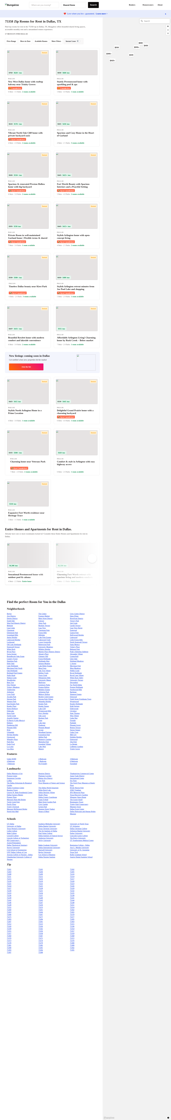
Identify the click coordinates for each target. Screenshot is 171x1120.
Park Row (10, 742)
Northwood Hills (76, 690)
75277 (40, 917)
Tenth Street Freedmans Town (80, 699)
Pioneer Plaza (12, 797)
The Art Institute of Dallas (47, 831)
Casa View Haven (76, 628)
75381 (9, 945)
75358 (40, 933)
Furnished (73, 764)
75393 (9, 950)
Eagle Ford (11, 744)
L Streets (73, 664)
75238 (72, 895)
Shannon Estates (75, 694)
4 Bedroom (11, 761)
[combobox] (44, 5)
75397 (9, 952)
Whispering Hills (44, 678)
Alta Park (73, 742)
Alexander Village (76, 654)
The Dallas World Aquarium (48, 788)
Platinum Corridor (44, 776)
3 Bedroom (74, 759)
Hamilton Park (12, 661)
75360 (9, 936)
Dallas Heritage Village (46, 792)
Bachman (73, 692)
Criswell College (13, 836)
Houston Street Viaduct (46, 809)
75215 (9, 879)
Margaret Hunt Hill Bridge (16, 800)
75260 (9, 910)
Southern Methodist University (49, 824)
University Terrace (76, 680)
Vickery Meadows (13, 687)
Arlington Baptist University (80, 831)
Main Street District (45, 618)
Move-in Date (25, 41)
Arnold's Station (12, 718)
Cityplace (73, 711)
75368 (72, 936)
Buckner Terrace (44, 626)
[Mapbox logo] (108, 1117)
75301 (40, 922)
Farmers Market (44, 616)
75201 (9, 869)
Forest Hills (42, 633)
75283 (9, 919)
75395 (72, 950)
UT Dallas (10, 824)
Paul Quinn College (45, 833)
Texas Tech (74, 852)
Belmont (10, 626)
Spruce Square (75, 730)
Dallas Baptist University (47, 826)
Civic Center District (77, 614)
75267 (40, 914)
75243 (40, 900)
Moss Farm (42, 668)
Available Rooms (41, 41)
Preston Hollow (43, 687)
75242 (9, 900)
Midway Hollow (44, 694)
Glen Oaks (73, 659)
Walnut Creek (12, 678)
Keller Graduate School (78, 855)
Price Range (11, 41)
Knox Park (11, 713)
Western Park (11, 701)
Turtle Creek (11, 716)
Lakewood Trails (44, 640)
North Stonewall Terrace (78, 642)
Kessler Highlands (76, 704)
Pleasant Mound (44, 728)
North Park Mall (13, 811)
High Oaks (10, 664)
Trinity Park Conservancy (79, 804)
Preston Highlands (76, 687)
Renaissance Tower (76, 802)
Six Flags (73, 781)
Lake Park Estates (44, 637)
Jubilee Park (42, 737)
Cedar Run (73, 718)
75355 (9, 931)
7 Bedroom (11, 764)
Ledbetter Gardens (76, 747)
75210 (72, 874)
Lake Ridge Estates (45, 666)
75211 (9, 877)
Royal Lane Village (77, 675)
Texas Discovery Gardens (79, 795)
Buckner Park (43, 718)
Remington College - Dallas (80, 845)
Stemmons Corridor (14, 778)
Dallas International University (49, 848)
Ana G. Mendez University (79, 848)
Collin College (12, 831)
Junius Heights (12, 637)
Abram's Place (43, 654)
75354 (72, 929)
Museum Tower (75, 807)
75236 (9, 895)
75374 (40, 941)
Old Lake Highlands (14, 645)
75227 (9, 888)
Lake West (42, 747)
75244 (72, 900)
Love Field (11, 694)
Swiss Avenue (12, 654)
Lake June (42, 723)
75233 (9, 893)
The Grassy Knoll (76, 800)
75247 (40, 903)
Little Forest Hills (76, 640)
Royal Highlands (76, 673)
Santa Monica (75, 645)
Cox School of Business (46, 855)
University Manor (44, 680)
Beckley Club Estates (45, 697)
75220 (72, 881)
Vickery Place (75, 647)
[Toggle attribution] (168, 1117)
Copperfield (74, 656)
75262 (72, 910)
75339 (9, 929)
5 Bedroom (42, 761)
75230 (9, 891)
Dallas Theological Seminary (17, 845)
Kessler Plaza (11, 706)
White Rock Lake (44, 790)
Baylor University (44, 852)
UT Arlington (75, 826)
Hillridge (41, 635)
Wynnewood (74, 701)
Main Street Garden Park (47, 802)
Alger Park (42, 623)
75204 (40, 872)
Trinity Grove (75, 749)
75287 (9, 922)
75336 (72, 926)
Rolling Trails (43, 673)
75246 (9, 903)
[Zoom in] (168, 26)
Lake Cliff (42, 709)
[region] (130, 57)
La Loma (10, 747)
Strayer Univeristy (13, 848)
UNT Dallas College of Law (17, 852)
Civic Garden (43, 804)
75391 (40, 948)
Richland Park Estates (14, 673)
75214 (72, 877)
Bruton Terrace (75, 728)
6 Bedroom (74, 761)
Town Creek (42, 675)
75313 (40, 924)
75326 (40, 926)
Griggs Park (42, 807)
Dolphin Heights (76, 737)
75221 (9, 884)
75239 (9, 898)
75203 (9, 872)
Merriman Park (75, 666)
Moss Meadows (75, 668)
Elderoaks (10, 711)
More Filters (56, 41)
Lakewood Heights (13, 640)
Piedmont (41, 725)
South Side (11, 621)
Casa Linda (11, 628)
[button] (166, 5)
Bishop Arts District (45, 778)
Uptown (41, 621)
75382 (40, 945)
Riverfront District (76, 618)
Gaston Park (74, 633)
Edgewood (73, 739)
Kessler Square (43, 706)
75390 (9, 948)
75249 (9, 905)
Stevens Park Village (45, 699)
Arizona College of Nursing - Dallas (20, 855)
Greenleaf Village (44, 744)
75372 (72, 938)
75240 (40, 898)
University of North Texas (79, 824)
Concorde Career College (79, 836)
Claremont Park (44, 630)
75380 (72, 943)
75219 (40, 881)
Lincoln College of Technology (18, 838)
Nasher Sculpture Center (15, 788)
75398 (40, 952)
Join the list (26, 367)
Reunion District (44, 774)
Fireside (73, 720)
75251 (72, 905)
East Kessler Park (13, 704)
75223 (72, 884)
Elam (40, 720)
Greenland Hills (12, 635)
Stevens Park (11, 699)
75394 (40, 950)
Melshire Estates (44, 690)
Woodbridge (11, 680)
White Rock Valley (76, 678)
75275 (9, 917)
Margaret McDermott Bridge (17, 809)
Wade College (12, 833)
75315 (72, 924)
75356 (40, 931)
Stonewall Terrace (13, 647)
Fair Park (41, 781)
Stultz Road (11, 675)
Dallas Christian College (78, 829)
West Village (74, 716)
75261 (40, 910)
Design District (12, 618)
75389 (72, 945)
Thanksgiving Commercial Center (82, 774)
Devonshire (74, 682)
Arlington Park (43, 692)
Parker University (76, 833)
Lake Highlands (12, 666)
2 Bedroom (42, 759)
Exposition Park (44, 735)
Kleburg (10, 723)
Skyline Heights (12, 735)
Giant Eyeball (43, 800)
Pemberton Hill (12, 725)
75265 (72, 912)
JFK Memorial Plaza (77, 792)
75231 (40, 891)
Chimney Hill (43, 656)
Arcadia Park (11, 697)
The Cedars (42, 614)
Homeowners (148, 5)
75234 (40, 893)
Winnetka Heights (44, 701)
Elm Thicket (11, 685)
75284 (40, 919)
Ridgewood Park (44, 645)
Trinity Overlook (13, 807)
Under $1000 (11, 759)
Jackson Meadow (44, 664)
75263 (9, 912)
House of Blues (43, 811)
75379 (40, 943)
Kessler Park (42, 704)
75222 (40, 884)
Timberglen (11, 690)
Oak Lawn (42, 716)
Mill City (73, 735)
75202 (40, 869)
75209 (40, 874)
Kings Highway (12, 709)
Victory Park (74, 621)
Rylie (9, 730)
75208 (9, 874)
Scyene (40, 730)
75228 (40, 888)
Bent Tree (10, 682)
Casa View (42, 628)
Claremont (10, 630)
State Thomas (75, 713)
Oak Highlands (12, 671)
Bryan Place (11, 652)
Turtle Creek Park (13, 802)
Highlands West (43, 661)
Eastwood (73, 630)
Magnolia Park (43, 742)
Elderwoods (74, 709)
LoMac (9, 781)
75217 (72, 879)
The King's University (78, 838)
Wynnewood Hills (44, 711)
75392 (72, 948)
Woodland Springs (44, 732)
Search (93, 5)
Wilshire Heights (44, 649)
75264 (40, 912)
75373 (9, 941)
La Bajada (73, 744)
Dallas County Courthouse (47, 797)
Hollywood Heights (77, 635)
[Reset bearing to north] (168, 33)
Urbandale (10, 732)
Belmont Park (75, 649)
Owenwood (11, 737)
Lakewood (73, 637)
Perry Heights (43, 713)
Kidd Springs (74, 706)
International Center (77, 778)
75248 (72, 903)
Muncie (41, 749)
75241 (72, 898)
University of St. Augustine (79, 850)
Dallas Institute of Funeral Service (50, 836)
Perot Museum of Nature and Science (51, 783)
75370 (9, 938)
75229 (72, 888)
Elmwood (73, 697)
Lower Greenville (44, 642)
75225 (40, 886)
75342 (40, 929)
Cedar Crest (74, 732)
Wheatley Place (12, 739)
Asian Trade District (77, 776)
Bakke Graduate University (48, 845)
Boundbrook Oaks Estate (15, 656)
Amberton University (45, 838)
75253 (40, 907)
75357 (72, 931)
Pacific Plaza (11, 804)
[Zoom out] (168, 30)
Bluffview (42, 682)
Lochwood (10, 642)
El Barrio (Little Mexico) (16, 720)
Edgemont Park (12, 633)
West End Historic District (16, 623)
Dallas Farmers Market (15, 795)
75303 (72, 922)
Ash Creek (73, 623)
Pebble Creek (74, 671)
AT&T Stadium (75, 790)
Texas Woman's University (16, 829)
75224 (9, 886)
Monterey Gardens (44, 739)
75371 (40, 938)
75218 (9, 881)
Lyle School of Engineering (17, 850)
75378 (9, 943)
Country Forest (12, 659)
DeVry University (44, 840)
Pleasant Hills (12, 728)
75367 (40, 936)
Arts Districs (11, 616)
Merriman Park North (14, 668)
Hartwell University (45, 850)
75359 (72, 933)
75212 (40, 877)
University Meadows (45, 647)
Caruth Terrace (75, 626)
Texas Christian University (47, 829)
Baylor (9, 614)
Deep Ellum (74, 616)
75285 (72, 919)
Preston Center (12, 776)
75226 (72, 886)
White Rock (11, 649)
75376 (72, 941)
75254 (72, 907)
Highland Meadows (77, 661)
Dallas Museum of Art (15, 774)
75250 (40, 905)
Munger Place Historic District (49, 652)
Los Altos (10, 749)
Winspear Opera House (78, 797)
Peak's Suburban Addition (79, 652)
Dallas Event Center (77, 809)
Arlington (10, 692)
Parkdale (73, 723)
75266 (9, 914)
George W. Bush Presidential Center (19, 792)
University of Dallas (14, 826)
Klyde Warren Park (77, 788)
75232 (72, 891)
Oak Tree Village (44, 671)
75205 (72, 872)
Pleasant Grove (75, 725)
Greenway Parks (44, 685)
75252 (9, 907)
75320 (9, 926)
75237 (40, 895)
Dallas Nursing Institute (46, 857)
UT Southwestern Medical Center (82, 840)
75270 (72, 914)
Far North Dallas (76, 685)
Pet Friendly (42, 764)
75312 (9, 924)
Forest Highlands (44, 659)
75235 (72, 893)
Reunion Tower (12, 790)
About (159, 5)
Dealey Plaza (43, 795)
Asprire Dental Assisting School (81, 857)
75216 (40, 879)
